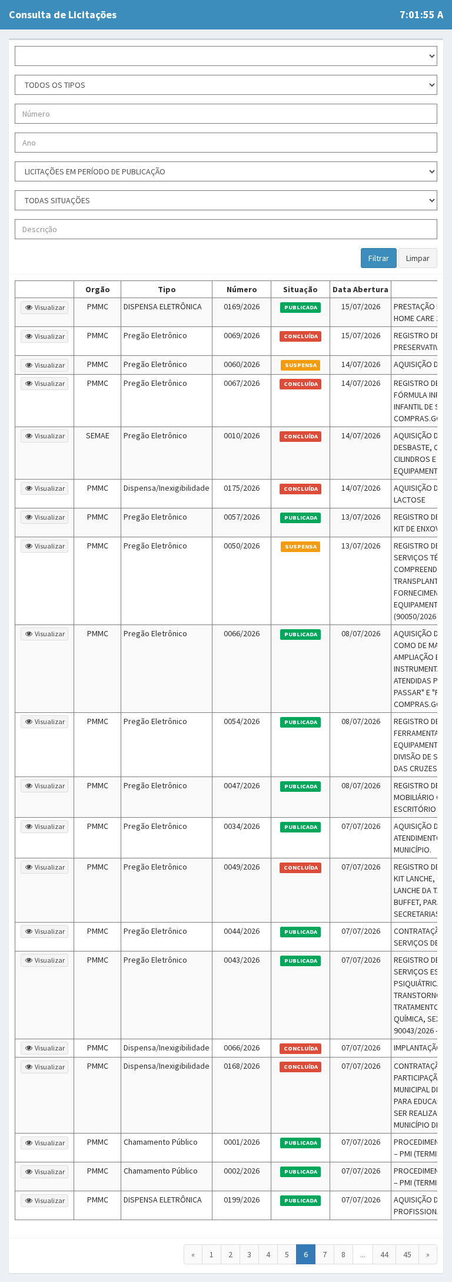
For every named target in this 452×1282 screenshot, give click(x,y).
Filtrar (378, 258)
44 (384, 1254)
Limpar (418, 258)
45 (407, 1254)
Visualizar (49, 307)
